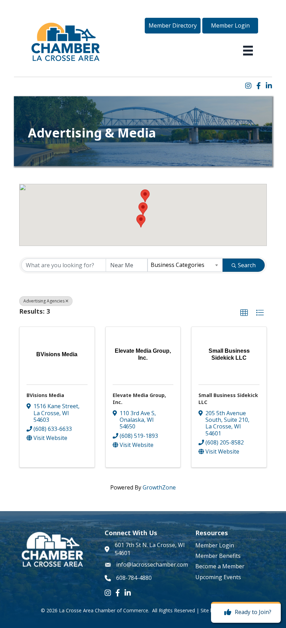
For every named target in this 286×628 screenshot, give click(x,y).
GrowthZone (159, 487)
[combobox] (185, 265)
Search (247, 265)
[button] (173, 25)
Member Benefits (218, 556)
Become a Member (219, 566)
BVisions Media (45, 395)
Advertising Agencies (44, 301)
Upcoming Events (218, 577)
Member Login (214, 545)
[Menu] (248, 50)
